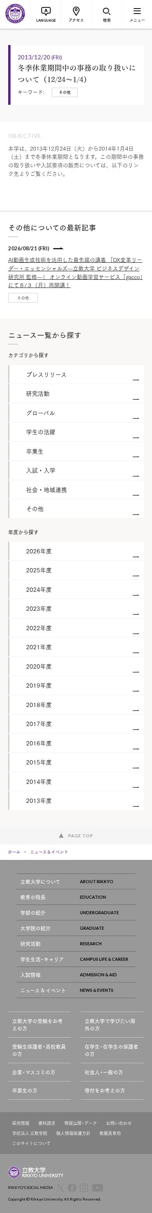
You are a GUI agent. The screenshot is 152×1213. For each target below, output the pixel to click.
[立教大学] (15, 14)
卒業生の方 (24, 1090)
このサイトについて (31, 1143)
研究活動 (30, 943)
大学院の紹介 (35, 928)
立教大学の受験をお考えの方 (37, 1024)
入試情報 (30, 974)
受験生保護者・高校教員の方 (39, 1050)
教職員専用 (110, 1133)
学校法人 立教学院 (29, 1133)
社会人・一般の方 (104, 1072)
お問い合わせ (119, 1123)
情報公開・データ (80, 1123)
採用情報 (20, 1123)
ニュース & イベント (43, 990)
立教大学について (40, 881)
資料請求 (46, 1123)
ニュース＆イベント (49, 851)
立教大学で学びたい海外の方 (110, 1024)
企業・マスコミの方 (33, 1072)
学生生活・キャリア (42, 959)
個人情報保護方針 (73, 1133)
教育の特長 (33, 897)
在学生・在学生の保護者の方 (111, 1050)
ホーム (14, 851)
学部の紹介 (33, 912)
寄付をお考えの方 (105, 1090)
